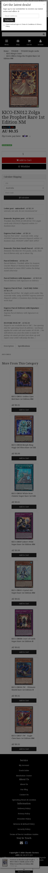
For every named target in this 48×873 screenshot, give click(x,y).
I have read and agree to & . (23, 25)
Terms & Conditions (28, 24)
